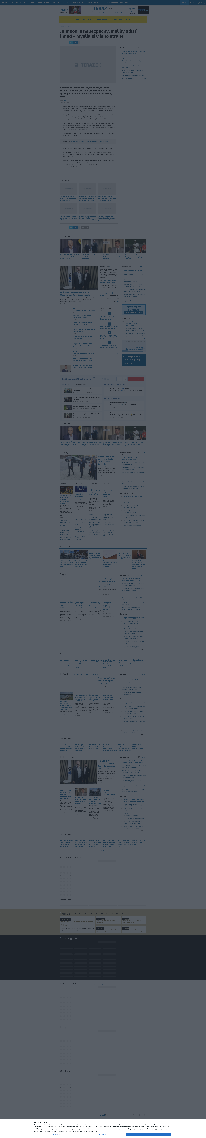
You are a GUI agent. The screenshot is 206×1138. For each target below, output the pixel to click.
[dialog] (103, 1128)
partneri (41, 1124)
